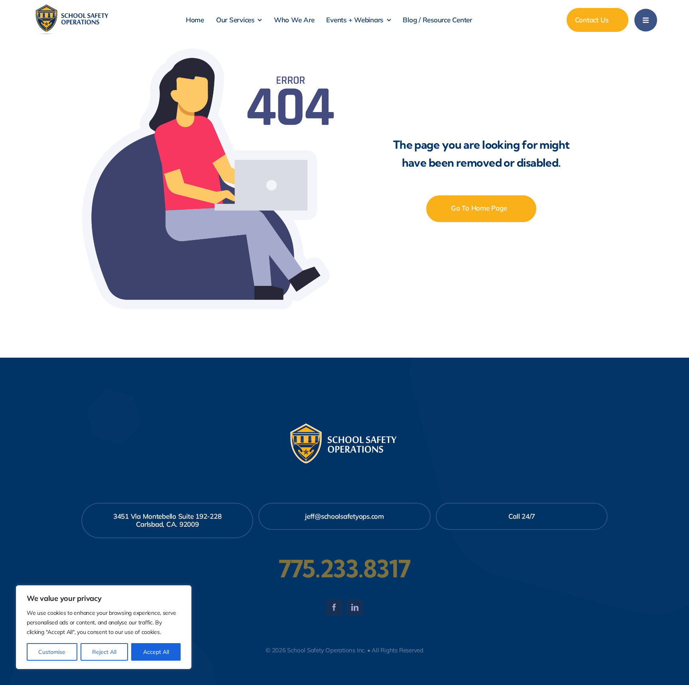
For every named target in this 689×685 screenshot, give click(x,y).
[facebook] (334, 607)
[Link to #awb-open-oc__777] (645, 20)
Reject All (104, 651)
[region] (103, 627)
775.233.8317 (344, 568)
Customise (51, 651)
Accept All (156, 651)
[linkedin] (354, 607)
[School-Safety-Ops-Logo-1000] (73, 6)
